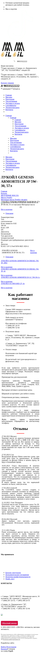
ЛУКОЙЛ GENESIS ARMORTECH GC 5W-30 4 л (20, 277)
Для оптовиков (11, 101)
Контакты (9, 110)
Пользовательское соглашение (17, 575)
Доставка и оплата (12, 103)
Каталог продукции (13, 573)
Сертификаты (10, 105)
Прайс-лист (9, 579)
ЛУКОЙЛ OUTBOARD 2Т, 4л (13, 284)
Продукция (9, 99)
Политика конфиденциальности (17, 577)
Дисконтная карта (12, 107)
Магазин (8, 97)
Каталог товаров (7, 83)
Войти (3, 647)
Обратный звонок (9, 623)
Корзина (4, 649)
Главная (8, 95)
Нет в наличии (6, 209)
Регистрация (11, 647)
